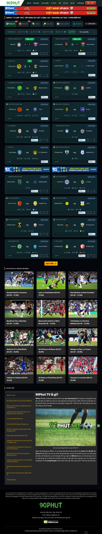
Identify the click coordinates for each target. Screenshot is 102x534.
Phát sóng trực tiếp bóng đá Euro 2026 (17, 435)
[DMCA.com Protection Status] (51, 522)
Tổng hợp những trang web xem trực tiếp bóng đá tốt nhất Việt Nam (19, 461)
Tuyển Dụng (80, 3)
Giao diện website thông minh (15, 418)
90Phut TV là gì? (11, 395)
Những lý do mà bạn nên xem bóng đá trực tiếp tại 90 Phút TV (18, 454)
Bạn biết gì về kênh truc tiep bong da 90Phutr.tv (19, 401)
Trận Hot (24, 32)
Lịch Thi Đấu (45, 3)
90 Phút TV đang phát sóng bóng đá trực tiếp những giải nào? (19, 430)
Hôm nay (49, 32)
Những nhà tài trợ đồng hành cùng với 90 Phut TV (19, 467)
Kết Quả (65, 3)
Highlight (36, 3)
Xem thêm (50, 263)
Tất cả (74, 32)
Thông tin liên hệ (11, 480)
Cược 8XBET (91, 3)
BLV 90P (36, 32)
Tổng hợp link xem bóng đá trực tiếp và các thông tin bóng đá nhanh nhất (18, 412)
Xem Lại (29, 3)
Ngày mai (62, 32)
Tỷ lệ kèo (53, 3)
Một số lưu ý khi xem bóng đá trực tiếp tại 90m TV (19, 473)
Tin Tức (72, 3)
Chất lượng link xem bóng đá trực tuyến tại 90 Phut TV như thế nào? (19, 448)
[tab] (10, 24)
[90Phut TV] (13, 3)
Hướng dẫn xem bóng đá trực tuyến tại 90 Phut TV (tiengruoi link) (19, 441)
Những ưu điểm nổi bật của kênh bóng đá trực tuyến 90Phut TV (19, 406)
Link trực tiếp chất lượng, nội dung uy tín (17, 424)
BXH (60, 3)
